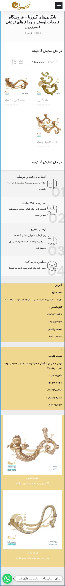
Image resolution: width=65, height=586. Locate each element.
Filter (51, 62)
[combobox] (37, 62)
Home (37, 33)
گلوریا (28, 33)
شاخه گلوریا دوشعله (47, 142)
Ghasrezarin (33, 579)
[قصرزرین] (21, 5)
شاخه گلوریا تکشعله (15, 100)
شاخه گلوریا (43, 100)
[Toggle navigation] (58, 5)
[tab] (22, 62)
